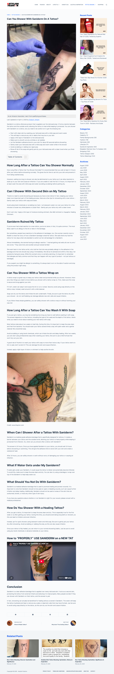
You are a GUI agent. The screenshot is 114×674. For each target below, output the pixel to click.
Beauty (49, 4)
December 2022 (85, 214)
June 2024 (83, 195)
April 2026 (83, 175)
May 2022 (83, 221)
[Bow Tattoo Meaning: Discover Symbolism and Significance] (23, 648)
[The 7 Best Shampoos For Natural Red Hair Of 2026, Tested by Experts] (93, 25)
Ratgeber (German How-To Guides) (91, 149)
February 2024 (85, 202)
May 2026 (83, 172)
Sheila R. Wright (34, 120)
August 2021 (84, 234)
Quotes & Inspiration (76, 4)
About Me (86, 671)
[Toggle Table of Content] (24, 157)
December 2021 (85, 228)
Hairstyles (65, 4)
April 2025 (83, 179)
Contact (93, 671)
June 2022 (83, 218)
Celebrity (83, 135)
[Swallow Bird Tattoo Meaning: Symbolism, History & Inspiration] (57, 648)
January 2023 (84, 211)
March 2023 (84, 207)
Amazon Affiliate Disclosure (74, 671)
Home (36, 4)
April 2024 (83, 198)
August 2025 (84, 177)
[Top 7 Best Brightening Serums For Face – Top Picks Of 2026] (93, 90)
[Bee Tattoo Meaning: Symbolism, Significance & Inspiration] (91, 648)
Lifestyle (55, 4)
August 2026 (84, 165)
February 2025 (85, 181)
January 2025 (84, 184)
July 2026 (83, 168)
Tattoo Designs (89, 4)
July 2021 (83, 237)
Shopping (100, 4)
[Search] (106, 4)
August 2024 (84, 193)
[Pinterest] (50, 615)
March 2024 (84, 200)
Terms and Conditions (58, 671)
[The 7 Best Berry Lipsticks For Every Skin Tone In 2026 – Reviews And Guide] (93, 112)
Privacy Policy (47, 671)
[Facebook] (15, 615)
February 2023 (85, 209)
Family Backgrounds (86, 137)
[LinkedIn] (67, 615)
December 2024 (85, 186)
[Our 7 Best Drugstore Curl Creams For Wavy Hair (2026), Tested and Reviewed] (93, 47)
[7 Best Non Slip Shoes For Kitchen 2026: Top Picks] (93, 69)
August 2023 (84, 205)
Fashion (42, 4)
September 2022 (85, 216)
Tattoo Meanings (85, 156)
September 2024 (85, 191)
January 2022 (84, 225)
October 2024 (84, 188)
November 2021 (85, 230)
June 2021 (83, 239)
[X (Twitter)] (32, 615)
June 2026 (83, 170)
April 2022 (83, 223)
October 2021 (84, 232)
